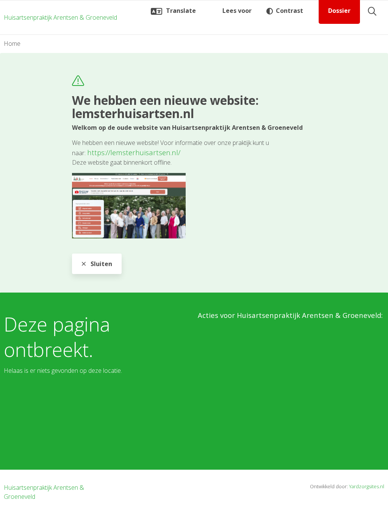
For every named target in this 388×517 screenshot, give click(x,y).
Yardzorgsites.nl (366, 486)
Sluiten (100, 264)
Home (12, 43)
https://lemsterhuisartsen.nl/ (133, 152)
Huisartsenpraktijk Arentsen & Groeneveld (60, 17)
